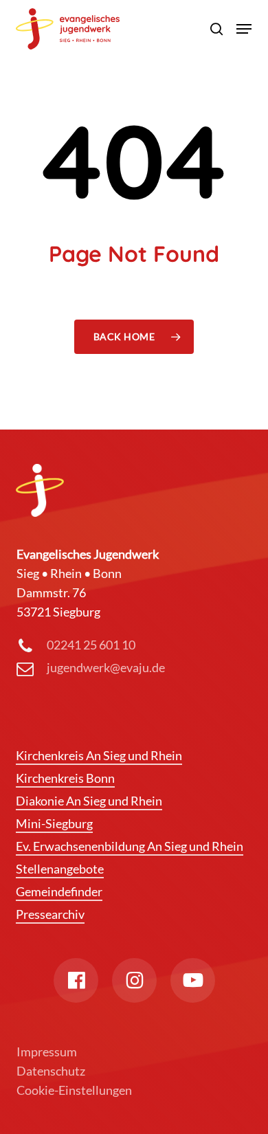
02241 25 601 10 (91, 644)
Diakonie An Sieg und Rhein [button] (89, 800)
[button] (244, 29)
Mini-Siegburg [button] (54, 823)
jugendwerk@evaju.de (106, 667)
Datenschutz (50, 1070)
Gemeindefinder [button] (59, 891)
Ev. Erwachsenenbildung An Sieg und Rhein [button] (129, 846)
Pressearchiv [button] (50, 914)
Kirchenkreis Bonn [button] (65, 778)
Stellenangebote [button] (60, 868)
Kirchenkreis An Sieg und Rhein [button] (99, 755)
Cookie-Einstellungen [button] (74, 1090)
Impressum (46, 1051)
